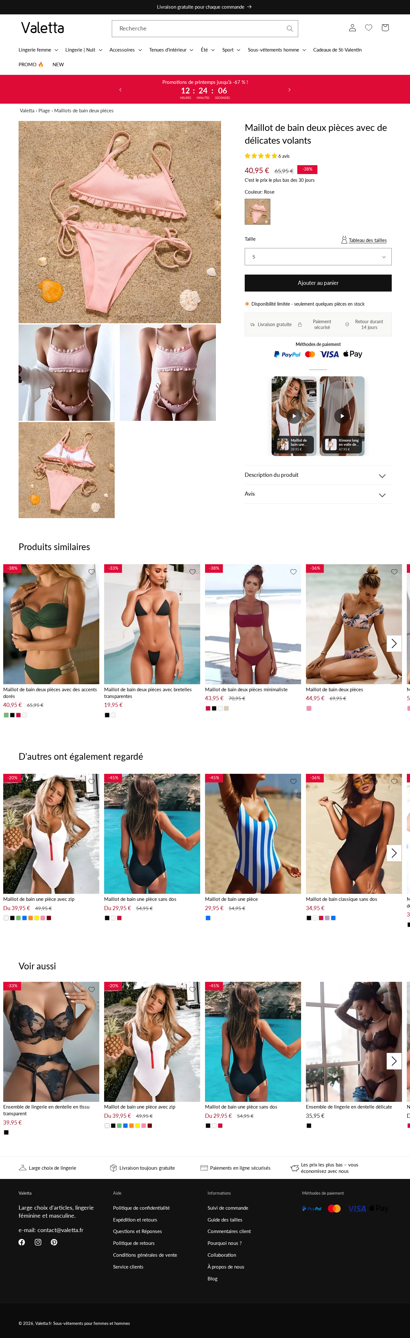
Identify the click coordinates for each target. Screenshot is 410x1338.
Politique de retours (134, 1243)
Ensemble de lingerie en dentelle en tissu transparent (46, 1110)
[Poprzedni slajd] (120, 89)
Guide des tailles (225, 1219)
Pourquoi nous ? (225, 1243)
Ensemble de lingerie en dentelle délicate (349, 1107)
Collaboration (222, 1255)
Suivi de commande (228, 1208)
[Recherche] (290, 28)
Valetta (27, 110)
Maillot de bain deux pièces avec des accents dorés (50, 692)
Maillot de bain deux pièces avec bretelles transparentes (148, 692)
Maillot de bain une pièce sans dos (140, 899)
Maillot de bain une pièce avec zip (38, 899)
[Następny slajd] (290, 89)
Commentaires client (229, 1231)
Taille (250, 239)
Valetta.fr (43, 1323)
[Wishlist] (369, 28)
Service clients (128, 1267)
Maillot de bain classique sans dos (341, 899)
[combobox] (205, 28)
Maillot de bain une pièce (231, 899)
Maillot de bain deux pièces (334, 689)
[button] (37, 49)
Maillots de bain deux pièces (84, 110)
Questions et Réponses (137, 1231)
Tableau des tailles (368, 240)
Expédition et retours (135, 1219)
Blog (212, 1278)
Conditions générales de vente (145, 1255)
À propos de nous (226, 1267)
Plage (44, 110)
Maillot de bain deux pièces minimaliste (246, 689)
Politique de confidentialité (141, 1208)
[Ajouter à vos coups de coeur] (91, 572)
